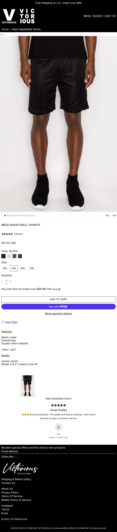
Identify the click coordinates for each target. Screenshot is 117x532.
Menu (87, 16)
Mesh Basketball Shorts (26, 29)
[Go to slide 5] (15, 215)
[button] (98, 16)
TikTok (5, 509)
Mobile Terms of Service (16, 499)
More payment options (58, 313)
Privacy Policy (9, 492)
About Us (7, 488)
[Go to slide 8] (23, 215)
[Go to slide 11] (31, 215)
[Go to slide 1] (5, 215)
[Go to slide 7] (20, 215)
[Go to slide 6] (18, 215)
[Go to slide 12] (33, 215)
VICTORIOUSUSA (18, 519)
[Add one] (10, 281)
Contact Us (8, 483)
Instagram (7, 505)
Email (4, 513)
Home (5, 29)
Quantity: (6, 275)
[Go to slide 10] (28, 215)
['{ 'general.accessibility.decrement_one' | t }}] (2, 281)
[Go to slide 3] (10, 215)
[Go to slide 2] (7, 215)
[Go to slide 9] (26, 215)
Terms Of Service (12, 496)
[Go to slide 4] (13, 215)
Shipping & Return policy (16, 479)
